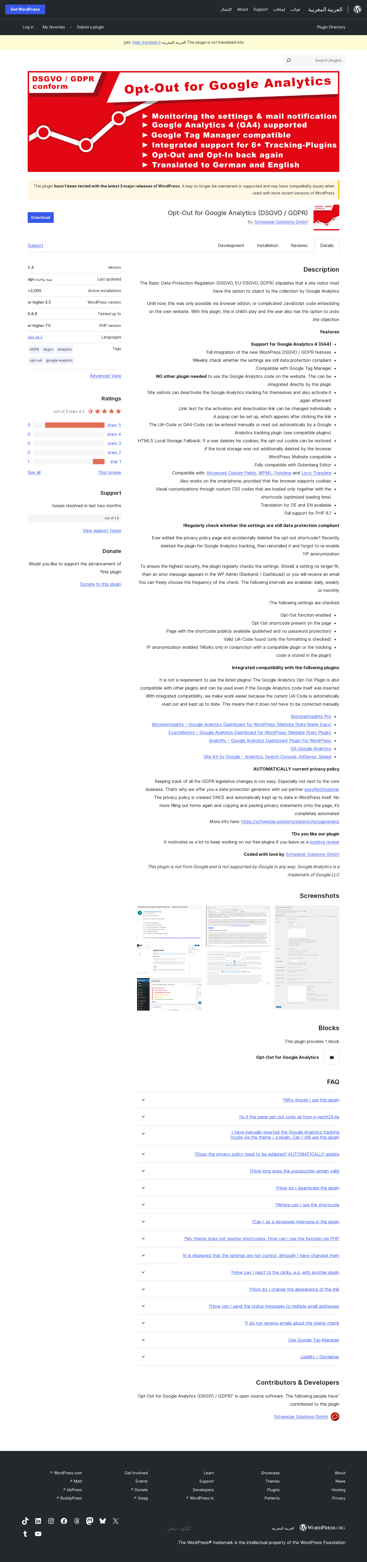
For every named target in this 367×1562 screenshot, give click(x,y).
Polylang (282, 473)
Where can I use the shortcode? (307, 1204)
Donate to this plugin (100, 584)
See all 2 (35, 337)
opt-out (36, 360)
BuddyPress (69, 1498)
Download (40, 217)
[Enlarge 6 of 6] (194, 985)
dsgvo (48, 349)
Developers (203, 1489)
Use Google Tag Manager (313, 1340)
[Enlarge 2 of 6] (263, 912)
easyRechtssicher (321, 789)
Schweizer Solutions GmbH (281, 221)
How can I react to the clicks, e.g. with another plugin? (285, 1272)
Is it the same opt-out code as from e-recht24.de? (289, 1116)
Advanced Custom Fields (231, 473)
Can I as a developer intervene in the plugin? (295, 1221)
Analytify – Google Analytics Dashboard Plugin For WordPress (270, 740)
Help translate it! (142, 42)
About (340, 1473)
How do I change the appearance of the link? (294, 1289)
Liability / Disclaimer (319, 1357)
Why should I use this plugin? (311, 1100)
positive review (324, 842)
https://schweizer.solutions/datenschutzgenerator (290, 821)
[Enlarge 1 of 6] (332, 912)
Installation (267, 245)
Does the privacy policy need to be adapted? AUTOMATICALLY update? (267, 1154)
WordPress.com (65, 1473)
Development (231, 245)
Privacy (339, 1498)
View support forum (101, 530)
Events (142, 1481)
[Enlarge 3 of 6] (263, 958)
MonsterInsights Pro (311, 716)
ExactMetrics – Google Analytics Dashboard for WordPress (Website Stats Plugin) (249, 732)
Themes (272, 1481)
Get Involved (136, 1473)
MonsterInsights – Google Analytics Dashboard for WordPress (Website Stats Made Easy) (241, 724)
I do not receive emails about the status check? (291, 1323)
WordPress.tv (199, 1498)
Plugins (273, 1489)
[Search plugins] (288, 60)
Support (35, 245)
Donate (139, 1489)
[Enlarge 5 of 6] (194, 951)
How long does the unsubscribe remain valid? (294, 1171)
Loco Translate (316, 473)
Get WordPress (25, 9)
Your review (109, 472)
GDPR (34, 349)
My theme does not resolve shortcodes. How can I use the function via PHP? (261, 1238)
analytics (65, 349)
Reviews (299, 245)
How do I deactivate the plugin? (307, 1188)
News (341, 1481)
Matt (75, 1481)
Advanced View (105, 375)
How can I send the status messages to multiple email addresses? (274, 1306)
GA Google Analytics (311, 748)
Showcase (270, 1473)
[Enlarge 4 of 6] (194, 912)
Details (327, 245)
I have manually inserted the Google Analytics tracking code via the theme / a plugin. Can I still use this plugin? (284, 1135)
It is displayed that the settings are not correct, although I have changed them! (261, 1255)
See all (34, 472)
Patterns (272, 1498)
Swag (140, 1498)
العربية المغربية (283, 1528)
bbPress (72, 1489)
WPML (265, 473)
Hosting (339, 1489)
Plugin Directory (331, 27)
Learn (209, 1473)
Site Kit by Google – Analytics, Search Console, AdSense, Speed (267, 756)
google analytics (59, 360)
